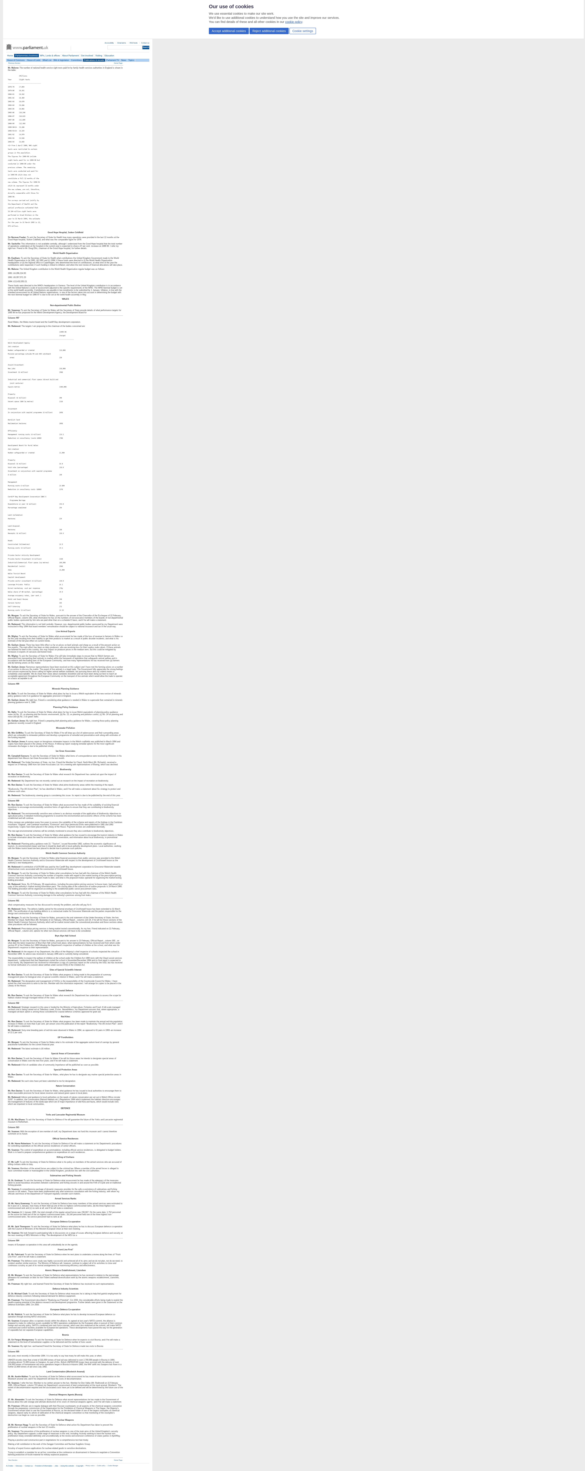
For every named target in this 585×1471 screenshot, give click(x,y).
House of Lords (33, 60)
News (123, 60)
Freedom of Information (43, 1466)
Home (10, 55)
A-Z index (9, 1466)
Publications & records (94, 60)
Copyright (79, 1466)
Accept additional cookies (229, 31)
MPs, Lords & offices (50, 55)
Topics (131, 60)
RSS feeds (134, 43)
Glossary (19, 1466)
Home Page (118, 63)
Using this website (67, 1466)
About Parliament (70, 55)
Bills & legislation (61, 60)
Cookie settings (302, 31)
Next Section (12, 1460)
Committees (76, 60)
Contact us (145, 43)
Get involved (87, 55)
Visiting (98, 55)
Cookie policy (101, 1465)
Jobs (56, 1466)
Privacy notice (90, 1465)
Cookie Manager (113, 1465)
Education (109, 55)
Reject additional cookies (269, 31)
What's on (47, 60)
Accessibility (109, 43)
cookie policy (293, 21)
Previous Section (14, 63)
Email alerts (121, 43)
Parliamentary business (26, 55)
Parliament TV (112, 60)
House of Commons (16, 60)
